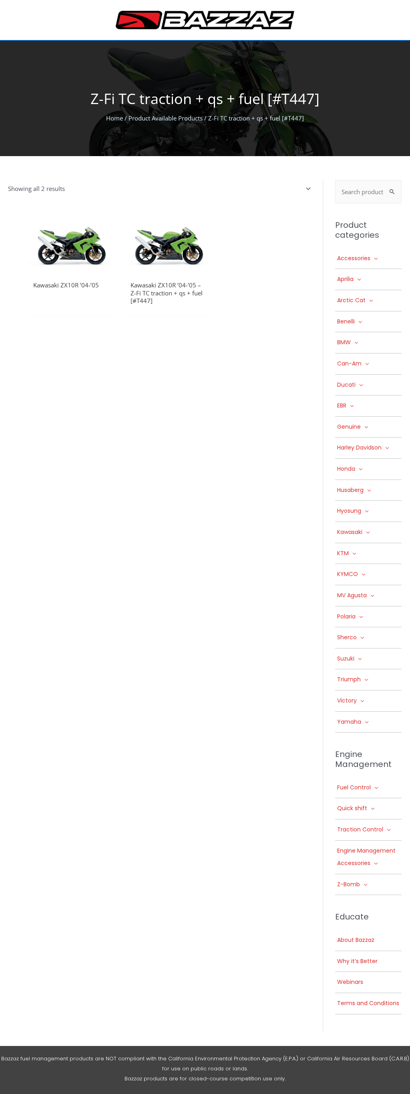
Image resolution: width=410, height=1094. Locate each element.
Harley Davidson (359, 448)
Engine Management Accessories (366, 857)
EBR (341, 405)
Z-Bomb (348, 884)
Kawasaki (349, 532)
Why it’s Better (357, 961)
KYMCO (347, 574)
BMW (344, 342)
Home (114, 118)
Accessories (353, 258)
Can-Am (349, 363)
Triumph (349, 679)
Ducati (346, 385)
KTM (343, 553)
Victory (347, 701)
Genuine (349, 427)
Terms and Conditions (368, 1003)
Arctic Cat (351, 300)
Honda (346, 469)
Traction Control (360, 829)
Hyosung (349, 511)
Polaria (346, 616)
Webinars (350, 982)
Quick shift (352, 808)
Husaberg (350, 490)
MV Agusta (352, 595)
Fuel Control (354, 787)
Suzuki (345, 658)
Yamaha (349, 722)
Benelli (346, 321)
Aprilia (345, 279)
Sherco (347, 637)
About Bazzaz (355, 940)
